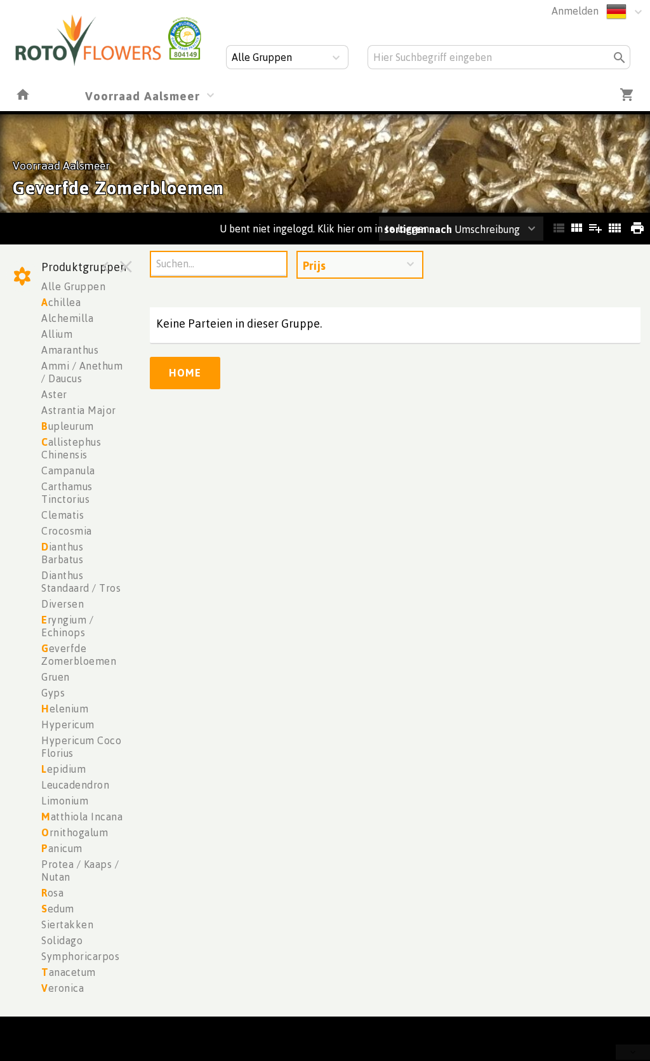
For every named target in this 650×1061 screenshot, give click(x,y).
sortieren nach (419, 229)
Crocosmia (66, 530)
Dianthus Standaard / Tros (81, 581)
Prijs (314, 265)
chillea (61, 302)
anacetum (68, 972)
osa (52, 892)
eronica (62, 988)
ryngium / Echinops (67, 626)
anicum (62, 848)
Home (185, 372)
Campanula (68, 470)
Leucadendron (75, 784)
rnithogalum (74, 832)
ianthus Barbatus (62, 553)
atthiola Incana (82, 816)
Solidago (62, 940)
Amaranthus (69, 350)
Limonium (64, 800)
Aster (54, 394)
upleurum (67, 426)
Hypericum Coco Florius (81, 746)
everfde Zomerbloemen (78, 654)
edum (57, 908)
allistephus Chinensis (71, 448)
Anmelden (575, 10)
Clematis (62, 515)
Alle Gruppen (73, 286)
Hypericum (68, 724)
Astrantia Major (78, 410)
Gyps (53, 692)
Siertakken (67, 924)
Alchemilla (67, 318)
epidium (63, 769)
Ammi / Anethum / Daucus (82, 372)
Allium (56, 334)
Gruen (55, 677)
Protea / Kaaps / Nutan (80, 870)
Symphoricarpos (80, 956)
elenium (64, 708)
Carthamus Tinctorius (67, 492)
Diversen (62, 603)
